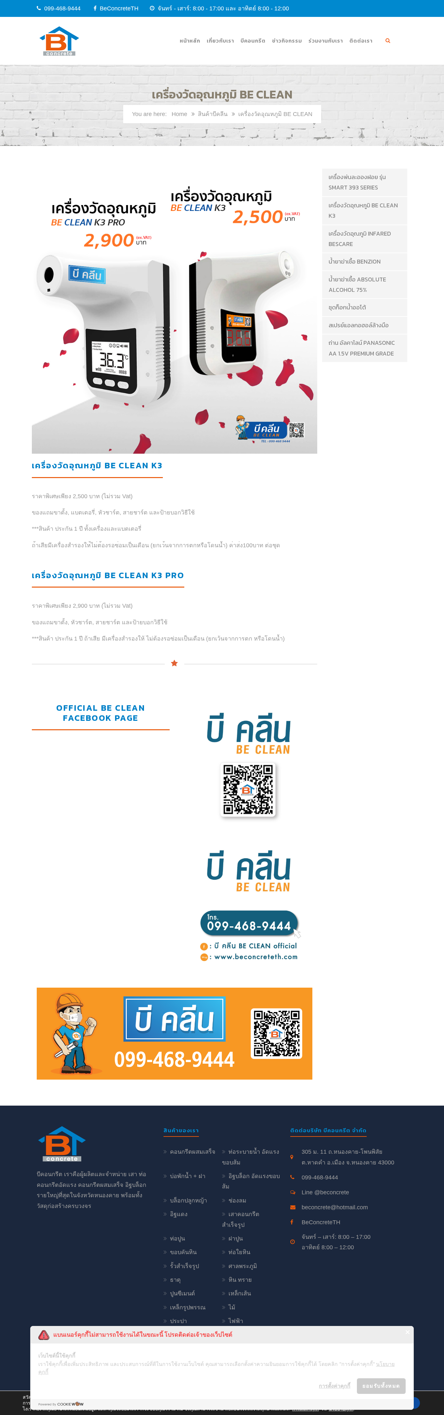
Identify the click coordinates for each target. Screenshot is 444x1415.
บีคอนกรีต (253, 41)
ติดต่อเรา (360, 41)
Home (179, 114)
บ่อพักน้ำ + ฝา (187, 1176)
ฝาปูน (236, 1238)
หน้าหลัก (190, 41)
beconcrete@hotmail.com (335, 1207)
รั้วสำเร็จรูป (184, 1266)
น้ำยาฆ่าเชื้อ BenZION (355, 261)
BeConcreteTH (118, 8)
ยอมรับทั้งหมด (381, 1386)
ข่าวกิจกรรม (287, 41)
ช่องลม (237, 1200)
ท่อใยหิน (239, 1252)
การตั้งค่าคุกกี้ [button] (334, 1386)
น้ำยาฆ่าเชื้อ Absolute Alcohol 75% (357, 284)
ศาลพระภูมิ (243, 1266)
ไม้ (232, 1307)
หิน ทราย (240, 1280)
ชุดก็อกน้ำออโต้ (347, 307)
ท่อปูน (177, 1238)
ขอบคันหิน (183, 1252)
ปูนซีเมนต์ (182, 1293)
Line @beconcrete (325, 1192)
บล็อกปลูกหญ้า (188, 1200)
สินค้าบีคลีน (213, 114)
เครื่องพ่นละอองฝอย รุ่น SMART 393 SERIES (357, 182)
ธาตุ (175, 1280)
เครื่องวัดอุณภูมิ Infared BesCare (360, 238)
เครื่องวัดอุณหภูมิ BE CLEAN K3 (363, 210)
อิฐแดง (179, 1214)
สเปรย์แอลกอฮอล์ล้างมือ (359, 325)
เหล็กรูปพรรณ (188, 1307)
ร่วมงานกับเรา (325, 41)
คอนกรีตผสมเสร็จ (192, 1152)
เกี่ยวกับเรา (220, 41)
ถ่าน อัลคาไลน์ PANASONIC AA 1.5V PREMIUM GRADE (362, 347)
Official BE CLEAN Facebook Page (100, 712)
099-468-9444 (62, 8)
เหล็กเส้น (240, 1293)
